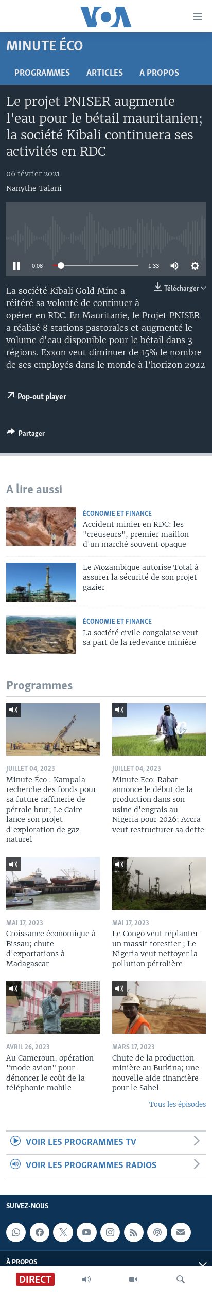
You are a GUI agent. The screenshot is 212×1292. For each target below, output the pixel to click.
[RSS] (134, 1232)
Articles (104, 73)
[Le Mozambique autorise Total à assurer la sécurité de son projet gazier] (41, 582)
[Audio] (86, 1279)
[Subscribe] (180, 1232)
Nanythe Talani (34, 188)
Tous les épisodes (177, 1104)
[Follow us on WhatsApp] (16, 1232)
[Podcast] (157, 1232)
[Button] (26, 435)
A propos (159, 73)
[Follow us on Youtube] (86, 1232)
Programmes (42, 73)
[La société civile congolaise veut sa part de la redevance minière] (41, 634)
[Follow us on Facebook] (39, 1232)
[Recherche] (180, 1279)
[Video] (133, 1279)
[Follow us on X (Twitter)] (63, 1232)
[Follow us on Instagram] (110, 1232)
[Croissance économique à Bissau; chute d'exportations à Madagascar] (53, 883)
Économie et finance (117, 514)
